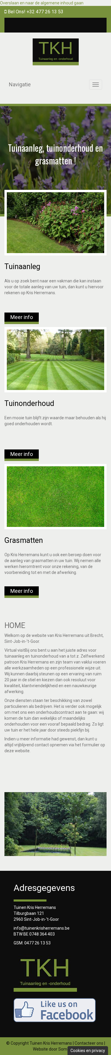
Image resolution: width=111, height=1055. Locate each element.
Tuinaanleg (22, 266)
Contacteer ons (89, 1043)
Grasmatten (23, 540)
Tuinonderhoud (29, 403)
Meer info (21, 317)
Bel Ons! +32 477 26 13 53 (35, 11)
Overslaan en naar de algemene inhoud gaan (41, 3)
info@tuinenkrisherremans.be (42, 928)
